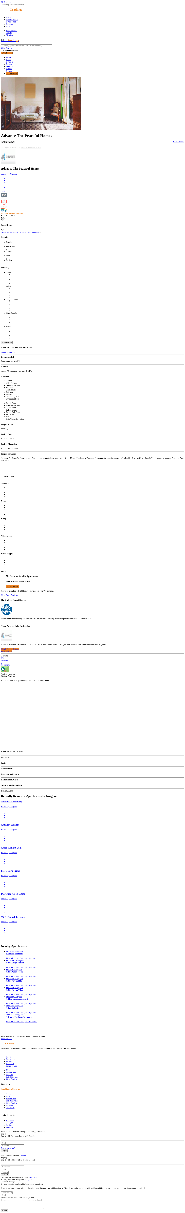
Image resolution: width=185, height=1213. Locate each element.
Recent (9, 69)
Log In (4, 1151)
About (8, 60)
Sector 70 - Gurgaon (9, 174)
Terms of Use (11, 1066)
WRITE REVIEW (8, 142)
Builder (9, 64)
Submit (4, 1211)
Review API (11, 22)
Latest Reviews (12, 19)
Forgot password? (8, 1148)
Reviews (9, 62)
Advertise (10, 1064)
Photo (8, 57)
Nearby (9, 71)
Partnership (10, 1061)
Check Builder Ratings (10, 649)
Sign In (9, 33)
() (3, 191)
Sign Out (9, 35)
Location (9, 66)
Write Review (11, 31)
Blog (8, 26)
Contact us (10, 1107)
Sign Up (5, 1175)
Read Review (178, 142)
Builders (9, 24)
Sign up (23, 1155)
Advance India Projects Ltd (12, 213)
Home (8, 17)
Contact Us (10, 1059)
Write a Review (12, 586)
